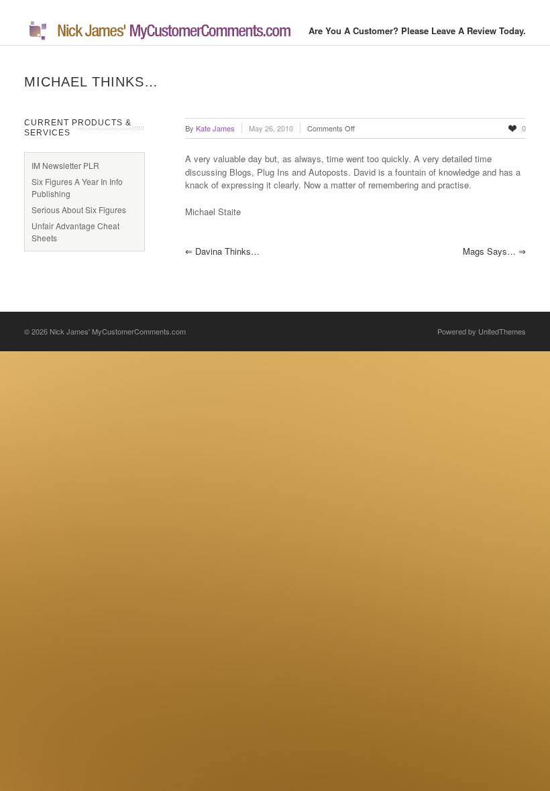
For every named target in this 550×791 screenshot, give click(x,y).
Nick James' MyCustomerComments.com (118, 331)
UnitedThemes (502, 331)
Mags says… (494, 251)
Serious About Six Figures (79, 209)
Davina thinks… (222, 251)
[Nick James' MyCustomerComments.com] (158, 38)
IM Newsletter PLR (65, 165)
